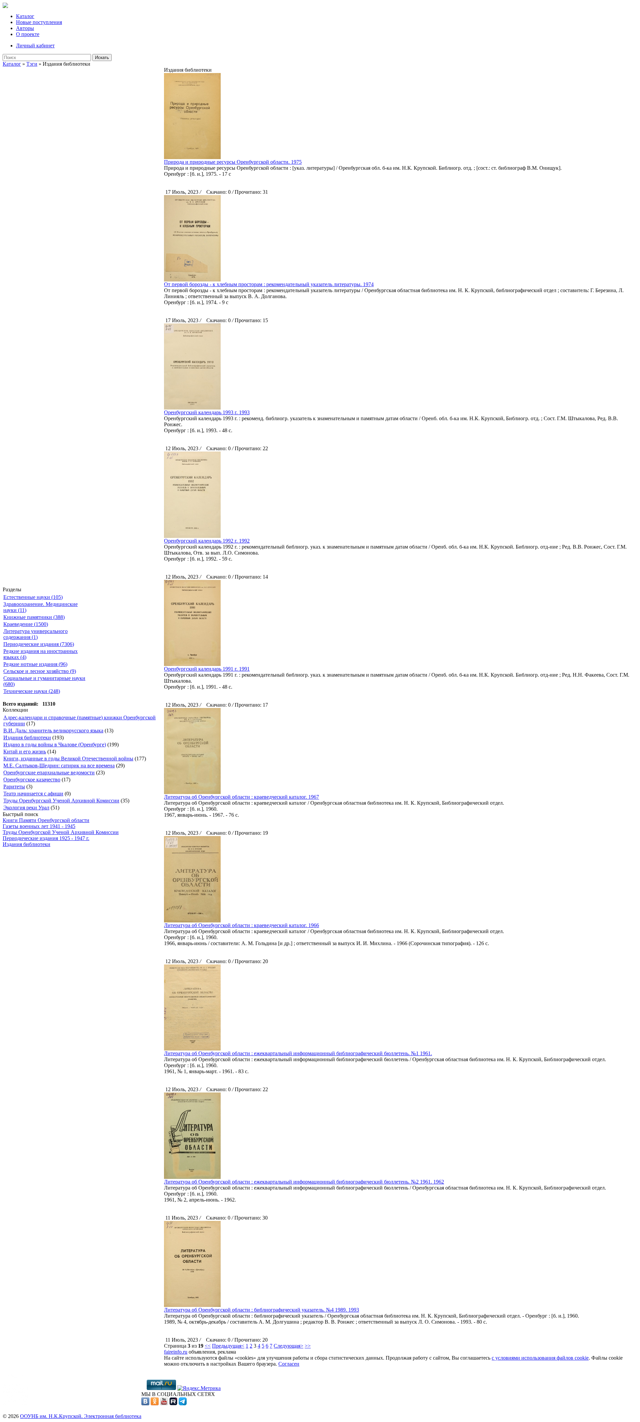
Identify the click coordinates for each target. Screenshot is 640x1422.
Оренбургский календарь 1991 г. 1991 (207, 669)
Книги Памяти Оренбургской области (46, 820)
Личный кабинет (35, 45)
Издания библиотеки (27, 737)
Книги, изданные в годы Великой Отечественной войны (68, 758)
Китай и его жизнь (24, 751)
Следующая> (288, 1346)
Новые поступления (39, 22)
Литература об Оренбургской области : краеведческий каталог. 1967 (241, 797)
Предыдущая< (228, 1346)
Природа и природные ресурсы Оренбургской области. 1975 (233, 162)
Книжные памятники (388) (34, 617)
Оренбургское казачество (31, 779)
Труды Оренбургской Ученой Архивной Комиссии (61, 800)
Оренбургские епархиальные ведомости (49, 772)
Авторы (25, 28)
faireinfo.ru (175, 1352)
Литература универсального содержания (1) (35, 634)
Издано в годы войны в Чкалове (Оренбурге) (54, 744)
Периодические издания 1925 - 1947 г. (46, 838)
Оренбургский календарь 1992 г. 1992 (207, 541)
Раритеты (14, 786)
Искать (102, 57)
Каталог (25, 16)
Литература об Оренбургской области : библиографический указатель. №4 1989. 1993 (261, 1310)
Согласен (288, 1364)
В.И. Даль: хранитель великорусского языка (53, 730)
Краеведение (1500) (25, 624)
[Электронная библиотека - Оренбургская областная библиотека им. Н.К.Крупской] (5, 6)
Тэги (31, 64)
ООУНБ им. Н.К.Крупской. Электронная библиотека (80, 1416)
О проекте (27, 34)
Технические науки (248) (31, 691)
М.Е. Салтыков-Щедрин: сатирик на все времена (59, 765)
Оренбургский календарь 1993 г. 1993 (207, 412)
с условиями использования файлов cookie (540, 1358)
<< (208, 1346)
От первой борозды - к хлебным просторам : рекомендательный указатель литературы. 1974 (269, 284)
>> (308, 1346)
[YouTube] (164, 1403)
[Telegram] (183, 1403)
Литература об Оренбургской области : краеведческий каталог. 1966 (241, 925)
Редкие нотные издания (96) (35, 664)
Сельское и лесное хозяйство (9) (39, 671)
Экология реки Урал (26, 807)
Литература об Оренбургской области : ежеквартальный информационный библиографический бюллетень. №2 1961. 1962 (304, 1182)
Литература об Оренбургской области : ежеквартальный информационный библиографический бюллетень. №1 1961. (298, 1053)
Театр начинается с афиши (33, 793)
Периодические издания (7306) (38, 644)
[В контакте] (145, 1403)
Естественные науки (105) (33, 597)
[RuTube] (173, 1403)
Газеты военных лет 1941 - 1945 (39, 826)
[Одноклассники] (155, 1403)
